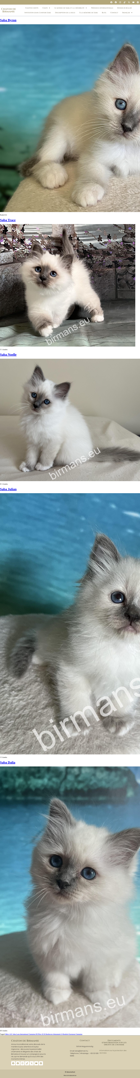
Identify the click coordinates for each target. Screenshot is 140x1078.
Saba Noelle (8, 354)
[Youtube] (133, 2)
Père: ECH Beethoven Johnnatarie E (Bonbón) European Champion (60, 1034)
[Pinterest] (138, 2)
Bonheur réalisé (124, 8)
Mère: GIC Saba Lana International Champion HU (21, 1034)
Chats (45, 8)
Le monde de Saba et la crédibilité (69, 8)
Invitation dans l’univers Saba (37, 13)
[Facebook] (111, 2)
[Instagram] (120, 2)
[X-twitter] (129, 2)
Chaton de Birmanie (8, 10)
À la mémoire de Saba (88, 13)
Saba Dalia (7, 762)
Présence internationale (102, 8)
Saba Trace (8, 220)
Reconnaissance (70, 1075)
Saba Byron (8, 20)
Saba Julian (8, 489)
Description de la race (65, 13)
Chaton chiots (31, 8)
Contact (114, 13)
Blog (104, 13)
